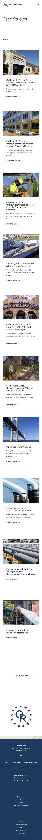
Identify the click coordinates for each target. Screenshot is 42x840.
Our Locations (21, 830)
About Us (21, 819)
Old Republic (21, 745)
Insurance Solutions (21, 775)
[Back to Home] (13, 4)
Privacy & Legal (33, 762)
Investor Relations (21, 825)
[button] (21, 675)
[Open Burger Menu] (38, 4)
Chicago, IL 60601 (21, 751)
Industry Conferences (21, 806)
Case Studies (21, 803)
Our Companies (21, 833)
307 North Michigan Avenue (21, 748)
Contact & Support (21, 781)
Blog (21, 800)
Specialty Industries (21, 778)
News (21, 827)
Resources (21, 797)
